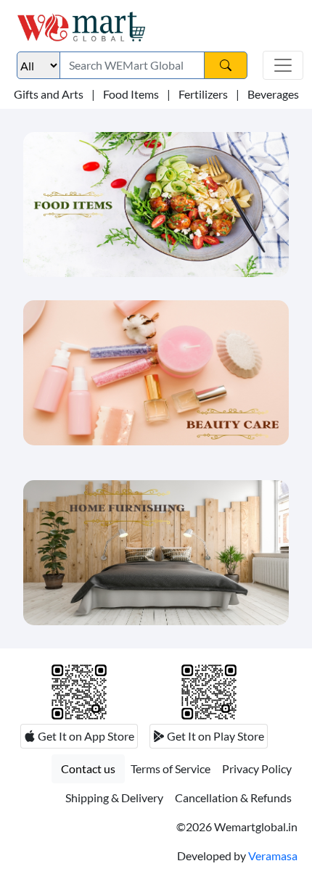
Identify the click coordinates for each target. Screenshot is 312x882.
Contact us (88, 768)
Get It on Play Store (214, 736)
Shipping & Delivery (114, 797)
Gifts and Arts (48, 94)
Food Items (131, 94)
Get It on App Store (85, 736)
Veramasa (272, 855)
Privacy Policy (257, 768)
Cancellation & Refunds (233, 797)
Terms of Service (170, 768)
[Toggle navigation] (283, 65)
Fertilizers (203, 94)
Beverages (273, 94)
